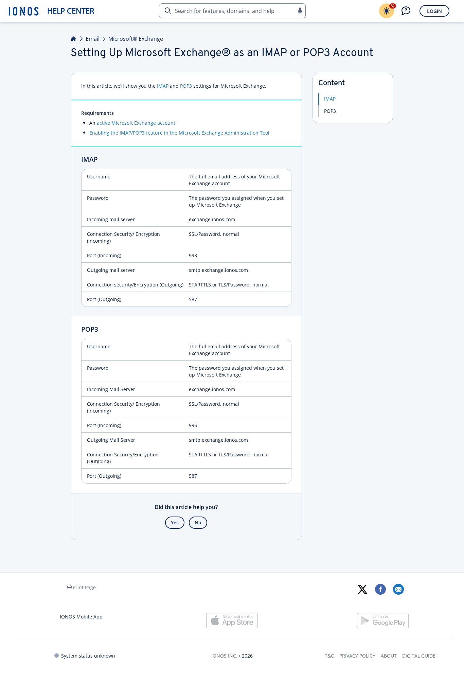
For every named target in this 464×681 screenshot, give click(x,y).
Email (93, 38)
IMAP (162, 86)
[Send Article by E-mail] (398, 589)
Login (434, 11)
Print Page (84, 587)
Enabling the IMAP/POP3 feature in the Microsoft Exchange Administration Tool (179, 132)
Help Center (70, 11)
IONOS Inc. (224, 655)
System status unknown (88, 655)
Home (74, 38)
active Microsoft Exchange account (136, 123)
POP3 (186, 86)
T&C (329, 655)
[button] (299, 11)
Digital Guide (418, 655)
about (389, 655)
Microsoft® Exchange (135, 38)
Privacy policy (357, 655)
